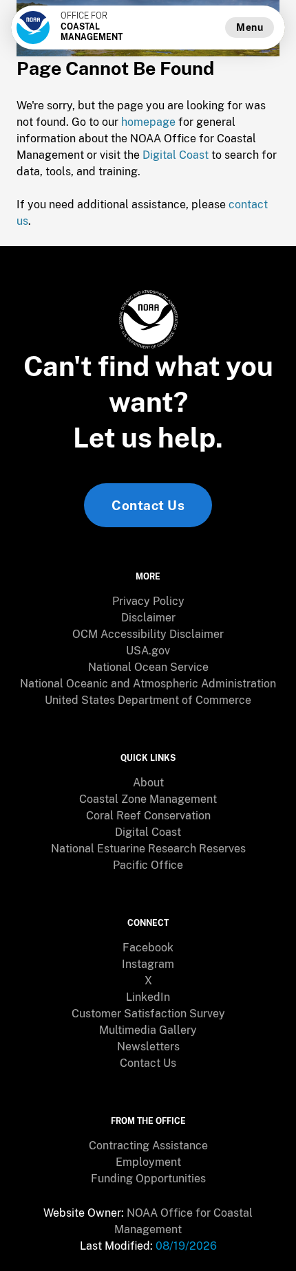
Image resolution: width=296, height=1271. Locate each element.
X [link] (148, 980)
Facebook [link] (148, 947)
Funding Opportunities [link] (148, 1178)
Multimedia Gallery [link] (148, 1030)
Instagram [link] (148, 964)
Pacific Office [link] (148, 865)
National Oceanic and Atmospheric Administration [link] (148, 683)
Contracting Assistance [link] (148, 1145)
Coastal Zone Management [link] (148, 799)
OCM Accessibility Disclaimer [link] (148, 634)
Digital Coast (175, 155)
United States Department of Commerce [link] (148, 700)
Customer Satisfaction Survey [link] (148, 1013)
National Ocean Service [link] (148, 667)
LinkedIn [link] (148, 997)
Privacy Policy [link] (148, 601)
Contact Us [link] (148, 505)
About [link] (148, 782)
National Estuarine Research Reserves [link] (148, 848)
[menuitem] (148, 601)
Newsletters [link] (148, 1046)
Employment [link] (148, 1162)
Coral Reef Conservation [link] (148, 815)
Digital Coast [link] (148, 832)
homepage (148, 122)
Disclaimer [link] (148, 617)
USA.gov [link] (148, 650)
